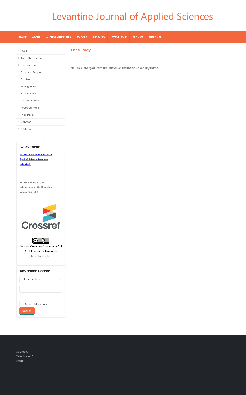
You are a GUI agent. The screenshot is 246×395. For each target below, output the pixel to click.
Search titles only (35, 304)
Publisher (155, 37)
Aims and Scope (31, 72)
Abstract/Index (30, 107)
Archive (137, 37)
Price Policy (27, 114)
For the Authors (30, 100)
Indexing (99, 37)
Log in (24, 51)
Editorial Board (30, 65)
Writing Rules (28, 86)
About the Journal (31, 58)
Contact (26, 122)
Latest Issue (119, 37)
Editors (82, 37)
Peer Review (28, 93)
